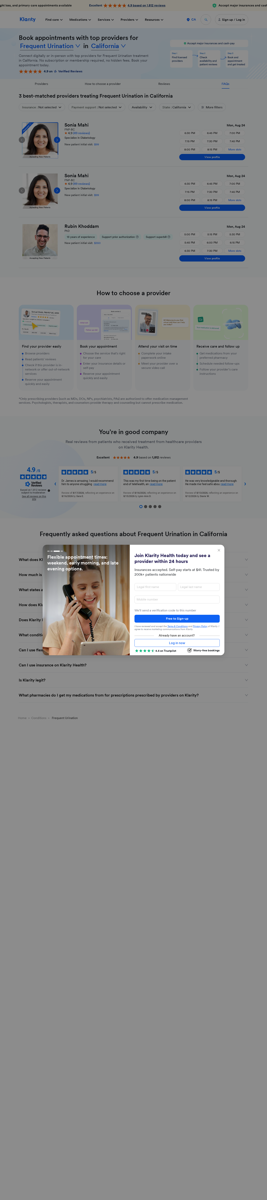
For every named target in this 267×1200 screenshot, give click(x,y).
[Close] (219, 550)
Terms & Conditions (177, 626)
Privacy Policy (200, 626)
